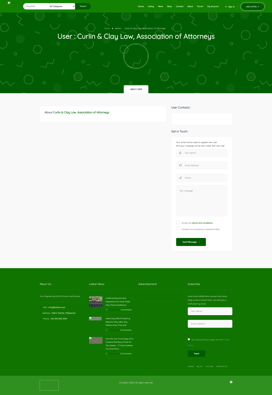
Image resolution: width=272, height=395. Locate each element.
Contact (179, 6)
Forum (200, 6)
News (160, 6)
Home (141, 6)
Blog (200, 366)
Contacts (221, 366)
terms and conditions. (202, 223)
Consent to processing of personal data (201, 229)
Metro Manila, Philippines (63, 313)
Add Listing (251, 7)
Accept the (197, 223)
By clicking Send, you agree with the (209, 342)
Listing (151, 6)
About (190, 6)
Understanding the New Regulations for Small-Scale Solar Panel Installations (118, 301)
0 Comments (126, 310)
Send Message (189, 242)
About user (136, 89)
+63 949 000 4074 (59, 318)
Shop (169, 6)
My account (212, 6)
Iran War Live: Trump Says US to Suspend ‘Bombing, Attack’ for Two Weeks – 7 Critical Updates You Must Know (120, 343)
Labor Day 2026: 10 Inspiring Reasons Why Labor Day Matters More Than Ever (118, 321)
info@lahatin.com (56, 307)
